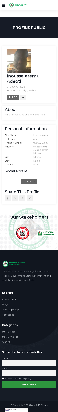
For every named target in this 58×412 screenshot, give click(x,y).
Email (5, 368)
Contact (29, 181)
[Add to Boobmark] (23, 97)
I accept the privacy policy (18, 378)
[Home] (14, 264)
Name (5, 358)
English (12, 409)
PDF (14, 97)
